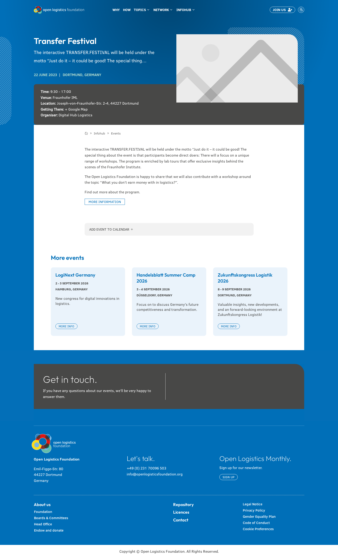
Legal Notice (252, 504)
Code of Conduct (256, 522)
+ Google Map (76, 109)
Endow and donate (48, 530)
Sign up (229, 477)
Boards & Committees (51, 517)
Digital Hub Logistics (75, 114)
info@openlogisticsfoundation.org (155, 474)
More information (105, 201)
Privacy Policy (254, 510)
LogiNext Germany (75, 275)
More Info (66, 326)
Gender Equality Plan (259, 516)
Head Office (43, 524)
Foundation (43, 511)
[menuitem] (116, 10)
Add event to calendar (109, 229)
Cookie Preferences (258, 529)
